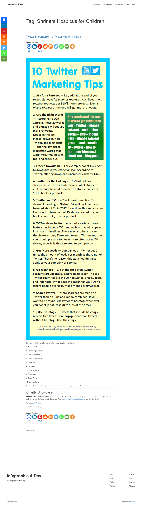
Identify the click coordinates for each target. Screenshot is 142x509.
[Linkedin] (34, 46)
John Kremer (36, 403)
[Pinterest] (4, 31)
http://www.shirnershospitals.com (73, 399)
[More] (72, 46)
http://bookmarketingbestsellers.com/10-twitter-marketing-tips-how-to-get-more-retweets (61, 386)
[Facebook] (4, 20)
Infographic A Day (15, 4)
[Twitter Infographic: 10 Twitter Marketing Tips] (68, 199)
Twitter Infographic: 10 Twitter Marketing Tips (53, 36)
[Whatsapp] (61, 46)
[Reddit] (45, 46)
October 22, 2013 (30, 430)
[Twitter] (56, 46)
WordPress (132, 501)
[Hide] (2, 64)
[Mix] (50, 46)
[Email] (66, 46)
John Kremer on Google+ (34, 407)
